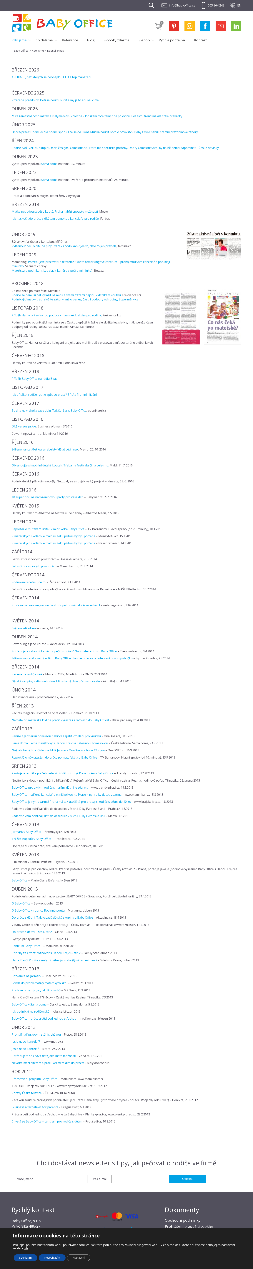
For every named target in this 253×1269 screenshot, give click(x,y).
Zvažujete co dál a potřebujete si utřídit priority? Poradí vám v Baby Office (62, 773)
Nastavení (79, 1257)
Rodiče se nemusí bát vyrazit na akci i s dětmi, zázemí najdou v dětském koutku (66, 295)
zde (26, 1248)
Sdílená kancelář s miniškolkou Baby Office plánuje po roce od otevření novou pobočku (72, 658)
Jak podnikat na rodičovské (30, 1011)
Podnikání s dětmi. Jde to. (29, 582)
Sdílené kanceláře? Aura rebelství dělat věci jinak (45, 449)
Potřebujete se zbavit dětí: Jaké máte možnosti (44, 1056)
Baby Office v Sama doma (29, 1004)
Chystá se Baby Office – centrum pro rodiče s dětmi (47, 1121)
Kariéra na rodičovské (27, 674)
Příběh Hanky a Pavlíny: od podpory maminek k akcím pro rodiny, (57, 315)
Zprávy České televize (27, 1093)
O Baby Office (21, 903)
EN (239, 5)
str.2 (48, 932)
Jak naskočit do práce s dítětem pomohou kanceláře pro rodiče (55, 219)
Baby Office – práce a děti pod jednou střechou (44, 1018)
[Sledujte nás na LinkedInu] (236, 26)
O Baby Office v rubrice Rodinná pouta (38, 910)
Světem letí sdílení (24, 628)
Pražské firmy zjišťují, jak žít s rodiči (36, 990)
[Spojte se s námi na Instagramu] (189, 26)
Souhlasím (25, 1257)
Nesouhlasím (52, 1257)
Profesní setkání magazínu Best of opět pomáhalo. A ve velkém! (56, 605)
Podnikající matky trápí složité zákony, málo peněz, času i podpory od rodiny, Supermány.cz (75, 299)
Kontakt (200, 40)
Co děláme (44, 40)
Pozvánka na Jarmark (26, 976)
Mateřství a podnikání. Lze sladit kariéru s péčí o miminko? (52, 271)
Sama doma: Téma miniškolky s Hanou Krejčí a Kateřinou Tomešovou (60, 743)
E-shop (144, 40)
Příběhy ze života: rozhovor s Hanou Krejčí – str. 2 (46, 953)
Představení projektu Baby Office (34, 1079)
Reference (70, 40)
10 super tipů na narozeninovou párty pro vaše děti (47, 497)
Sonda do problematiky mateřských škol (39, 983)
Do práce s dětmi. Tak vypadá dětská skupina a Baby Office (52, 917)
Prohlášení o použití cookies (189, 1226)
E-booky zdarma (116, 40)
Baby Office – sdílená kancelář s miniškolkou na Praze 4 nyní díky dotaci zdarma (66, 795)
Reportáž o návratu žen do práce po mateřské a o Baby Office (54, 757)
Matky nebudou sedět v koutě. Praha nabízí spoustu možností (55, 211)
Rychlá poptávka (172, 40)
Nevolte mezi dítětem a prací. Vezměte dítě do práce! (48, 1063)
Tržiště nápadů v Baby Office (31, 839)
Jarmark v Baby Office (26, 832)
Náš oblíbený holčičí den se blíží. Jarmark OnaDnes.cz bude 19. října (58, 750)
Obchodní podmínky (182, 1220)
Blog (90, 40)
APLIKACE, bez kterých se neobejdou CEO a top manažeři (51, 77)
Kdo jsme (19, 40)
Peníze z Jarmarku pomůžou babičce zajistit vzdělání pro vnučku (56, 736)
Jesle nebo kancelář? (26, 1041)
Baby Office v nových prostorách (34, 566)
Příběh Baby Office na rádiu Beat (34, 379)
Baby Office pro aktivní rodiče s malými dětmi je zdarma (50, 787)
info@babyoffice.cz (182, 5)
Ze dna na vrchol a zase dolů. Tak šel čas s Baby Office (49, 411)
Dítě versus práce (24, 426)
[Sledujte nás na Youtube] (221, 26)
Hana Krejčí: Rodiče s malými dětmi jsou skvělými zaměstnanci (54, 960)
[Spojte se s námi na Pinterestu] (174, 26)
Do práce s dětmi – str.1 (28, 932)
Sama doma (49, 164)
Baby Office (19, 880)
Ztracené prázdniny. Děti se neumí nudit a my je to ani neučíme (55, 100)
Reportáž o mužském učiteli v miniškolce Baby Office (48, 529)
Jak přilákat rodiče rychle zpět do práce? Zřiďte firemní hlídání (54, 395)
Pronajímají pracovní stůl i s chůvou (36, 1034)
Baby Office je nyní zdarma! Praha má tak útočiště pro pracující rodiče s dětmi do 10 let (71, 802)
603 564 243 (216, 5)
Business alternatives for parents (35, 1107)
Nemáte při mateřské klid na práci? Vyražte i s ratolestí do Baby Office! (60, 720)
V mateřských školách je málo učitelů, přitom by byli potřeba (53, 536)
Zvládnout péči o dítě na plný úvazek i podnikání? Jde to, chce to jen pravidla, (64, 246)
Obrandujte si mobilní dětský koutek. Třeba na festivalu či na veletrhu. (60, 465)
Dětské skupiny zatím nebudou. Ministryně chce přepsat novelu (56, 681)
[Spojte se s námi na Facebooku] (205, 26)
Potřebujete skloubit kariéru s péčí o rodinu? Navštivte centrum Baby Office (64, 651)
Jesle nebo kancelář (25, 1049)
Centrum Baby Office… (27, 946)
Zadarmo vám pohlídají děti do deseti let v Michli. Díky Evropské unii (58, 816)
